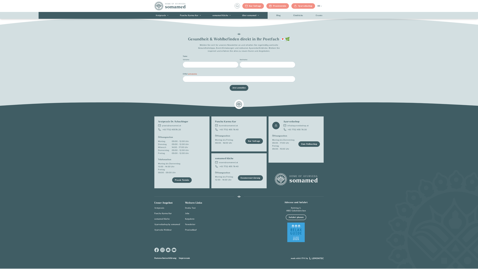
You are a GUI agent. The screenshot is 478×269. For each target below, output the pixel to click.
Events (319, 15)
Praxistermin (279, 6)
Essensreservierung (250, 178)
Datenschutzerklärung (165, 258)
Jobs (187, 213)
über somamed (249, 15)
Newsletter (190, 224)
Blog (278, 15)
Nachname (243, 59)
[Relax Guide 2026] (296, 232)
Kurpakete (190, 219)
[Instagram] (162, 250)
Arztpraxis (161, 15)
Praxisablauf (191, 230)
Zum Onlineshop (309, 144)
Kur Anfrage (255, 6)
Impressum (184, 258)
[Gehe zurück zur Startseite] (169, 6)
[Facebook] (156, 250)
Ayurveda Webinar (163, 230)
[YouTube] (174, 250)
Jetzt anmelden (239, 87)
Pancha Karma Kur (189, 15)
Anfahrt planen (296, 217)
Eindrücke (298, 15)
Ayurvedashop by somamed (167, 224)
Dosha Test (190, 208)
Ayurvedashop (305, 6)
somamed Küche (220, 15)
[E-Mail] (168, 250)
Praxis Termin (182, 180)
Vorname (186, 59)
